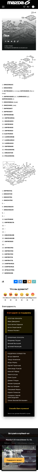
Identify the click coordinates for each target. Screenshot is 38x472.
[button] (3, 7)
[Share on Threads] (14, 41)
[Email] (29, 281)
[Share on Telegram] (11, 41)
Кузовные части (9, 31)
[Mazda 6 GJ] (19, 2)
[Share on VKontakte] (8, 41)
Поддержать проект (14, 460)
